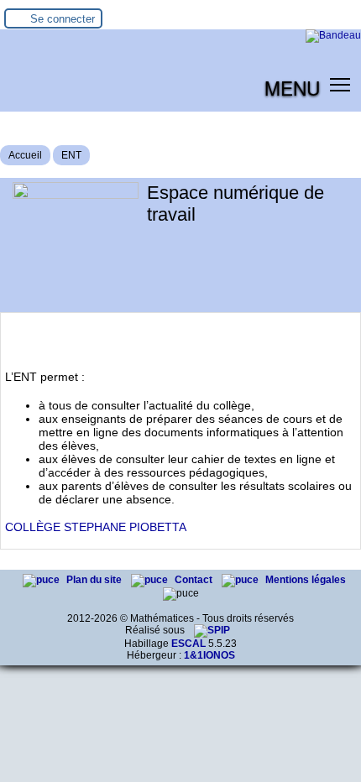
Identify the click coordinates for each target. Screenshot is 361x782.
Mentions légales (305, 580)
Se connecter (62, 19)
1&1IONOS (209, 655)
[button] (340, 84)
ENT (71, 155)
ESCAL (188, 643)
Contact (195, 580)
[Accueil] (333, 35)
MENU (292, 87)
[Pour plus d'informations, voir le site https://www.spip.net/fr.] (212, 630)
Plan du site (95, 580)
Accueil (25, 155)
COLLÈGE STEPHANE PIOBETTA (95, 527)
